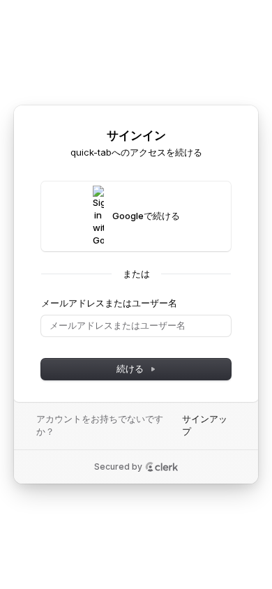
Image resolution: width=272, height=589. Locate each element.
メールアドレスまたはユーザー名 (109, 302)
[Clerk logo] (162, 467)
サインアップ (204, 425)
